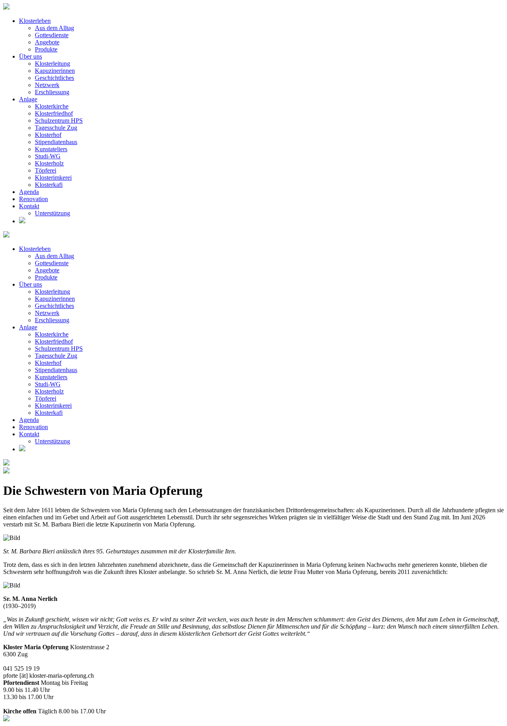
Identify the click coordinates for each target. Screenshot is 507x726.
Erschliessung (52, 92)
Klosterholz (49, 163)
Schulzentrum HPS (59, 120)
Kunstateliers (51, 149)
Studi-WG (48, 156)
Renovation (33, 199)
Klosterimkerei (53, 177)
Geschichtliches (54, 77)
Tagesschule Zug (56, 127)
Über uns (30, 56)
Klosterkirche (52, 106)
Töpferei (45, 170)
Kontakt (29, 206)
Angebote (47, 42)
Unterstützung (52, 213)
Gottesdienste (52, 35)
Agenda (29, 191)
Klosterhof (48, 134)
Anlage (28, 99)
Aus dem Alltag (54, 28)
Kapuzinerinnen (55, 70)
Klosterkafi (49, 184)
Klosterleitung (52, 63)
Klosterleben (35, 20)
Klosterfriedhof (54, 113)
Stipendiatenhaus (56, 142)
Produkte (46, 49)
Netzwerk (47, 85)
